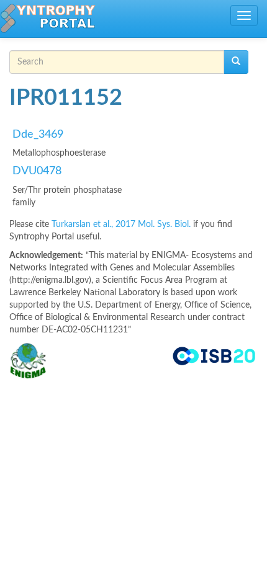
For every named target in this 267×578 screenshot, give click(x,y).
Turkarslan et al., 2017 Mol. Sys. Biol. (122, 224)
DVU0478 (36, 171)
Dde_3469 (37, 134)
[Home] (48, 18)
